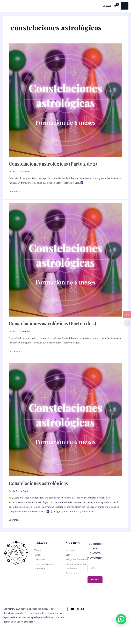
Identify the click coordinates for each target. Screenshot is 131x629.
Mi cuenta (71, 550)
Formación (39, 568)
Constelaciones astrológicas (38, 483)
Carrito (69, 554)
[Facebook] (67, 609)
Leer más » (14, 191)
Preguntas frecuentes (77, 559)
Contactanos (72, 573)
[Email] (82, 609)
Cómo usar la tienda (76, 563)
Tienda (37, 550)
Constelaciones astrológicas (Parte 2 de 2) (53, 163)
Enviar (95, 579)
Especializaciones (43, 563)
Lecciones (39, 559)
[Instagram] (77, 609)
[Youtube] (72, 609)
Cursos (38, 554)
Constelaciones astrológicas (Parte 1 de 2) (52, 323)
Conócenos (71, 568)
